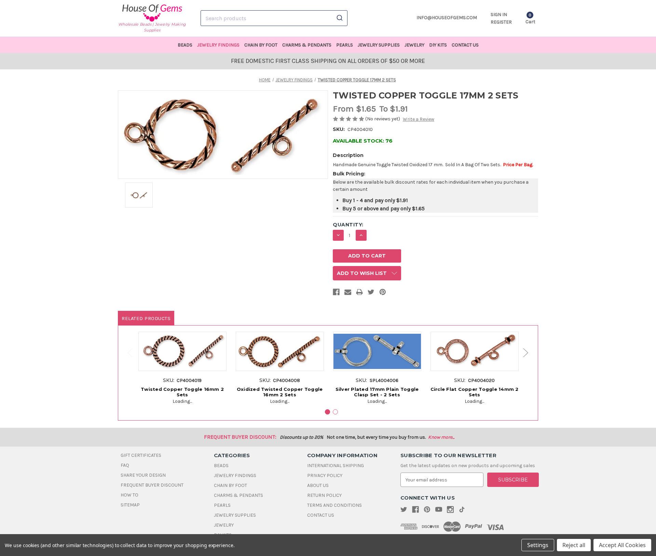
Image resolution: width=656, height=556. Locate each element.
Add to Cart (182, 358)
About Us (318, 485)
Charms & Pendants (306, 45)
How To (129, 495)
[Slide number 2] (335, 411)
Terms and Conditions (334, 505)
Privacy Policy (324, 475)
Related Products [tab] (146, 318)
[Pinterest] (382, 293)
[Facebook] (336, 293)
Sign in (499, 14)
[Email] (347, 293)
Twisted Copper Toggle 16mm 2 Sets (182, 391)
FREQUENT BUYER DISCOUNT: (240, 437)
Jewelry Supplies (379, 45)
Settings (537, 545)
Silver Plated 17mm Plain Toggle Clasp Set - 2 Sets (377, 391)
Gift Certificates (141, 455)
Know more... (441, 437)
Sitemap (130, 505)
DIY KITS (438, 45)
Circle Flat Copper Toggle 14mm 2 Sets (474, 391)
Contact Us (465, 45)
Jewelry (414, 45)
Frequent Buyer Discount (152, 485)
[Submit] (339, 18)
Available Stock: (363, 140)
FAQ (125, 465)
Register (501, 22)
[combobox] (274, 18)
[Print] (359, 293)
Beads (185, 45)
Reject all (573, 545)
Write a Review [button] (418, 119)
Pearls (344, 45)
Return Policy (324, 495)
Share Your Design (143, 475)
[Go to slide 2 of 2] (126, 352)
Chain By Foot (260, 45)
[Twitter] (371, 293)
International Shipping (335, 465)
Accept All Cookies (622, 545)
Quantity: (348, 225)
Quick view (182, 346)
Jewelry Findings (218, 45)
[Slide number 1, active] (327, 411)
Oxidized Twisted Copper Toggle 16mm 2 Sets (280, 391)
